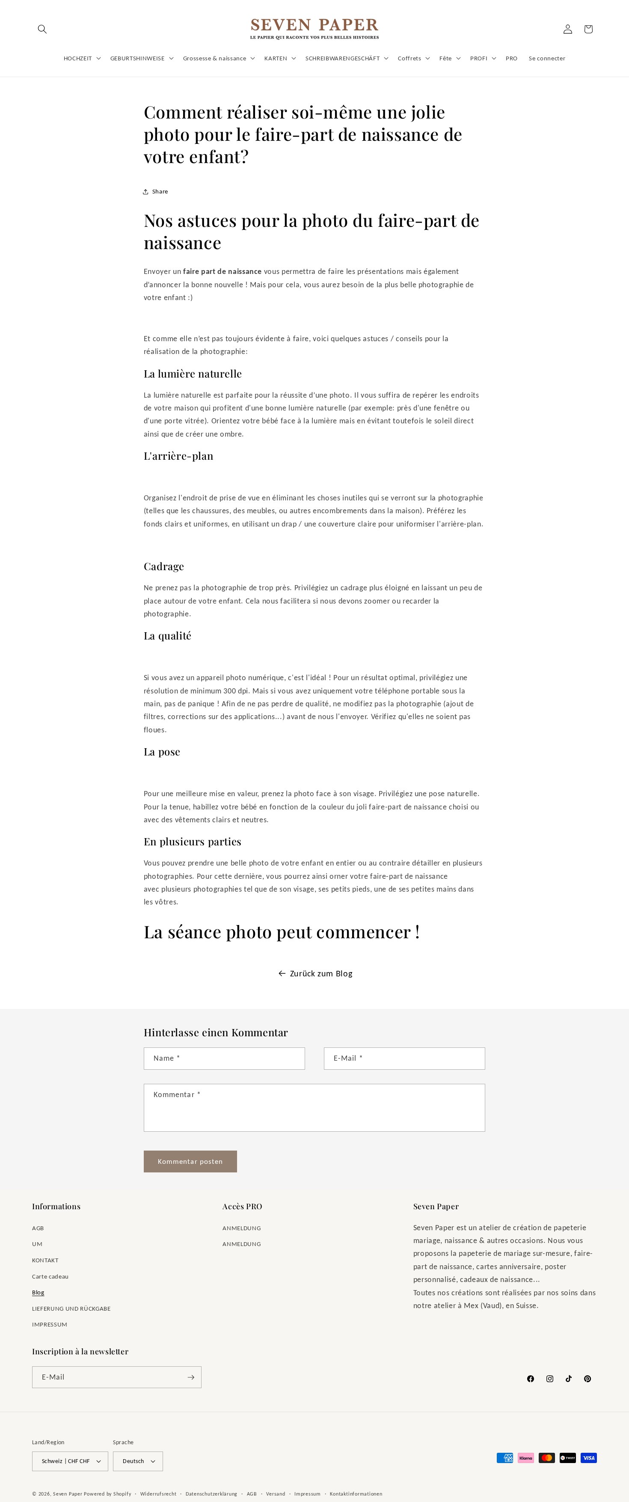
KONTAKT (45, 1260)
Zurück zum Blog (321, 973)
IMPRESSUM (50, 1324)
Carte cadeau (50, 1276)
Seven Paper (67, 1493)
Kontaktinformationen (356, 1493)
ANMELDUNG (242, 1228)
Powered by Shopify (107, 1493)
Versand (275, 1493)
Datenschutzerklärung (211, 1493)
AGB (38, 1228)
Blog (38, 1292)
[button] (42, 29)
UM (37, 1244)
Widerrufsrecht (158, 1493)
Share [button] (160, 191)
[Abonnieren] (191, 1377)
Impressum (307, 1493)
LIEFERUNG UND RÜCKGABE (71, 1308)
